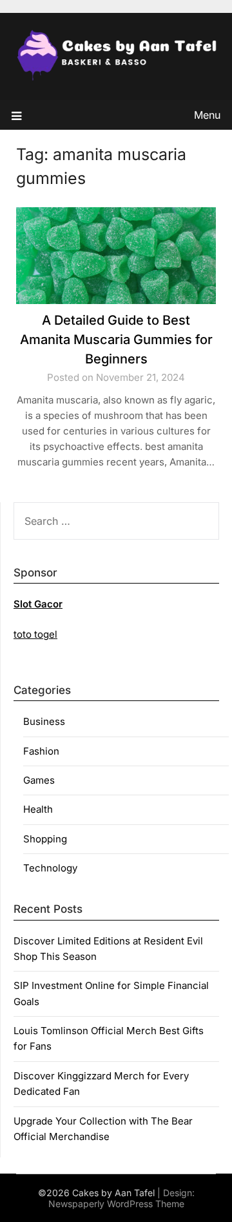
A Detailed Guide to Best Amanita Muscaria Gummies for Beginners (116, 339)
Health (38, 809)
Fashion (41, 751)
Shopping (45, 839)
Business (44, 721)
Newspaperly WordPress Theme (116, 1203)
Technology (50, 868)
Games (39, 780)
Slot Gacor (38, 604)
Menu (207, 114)
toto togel (35, 634)
